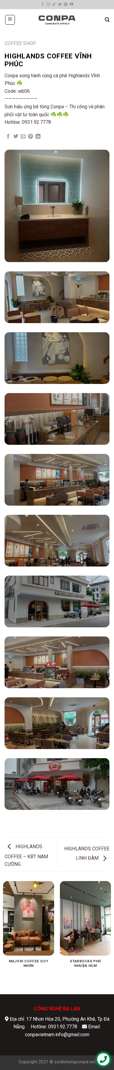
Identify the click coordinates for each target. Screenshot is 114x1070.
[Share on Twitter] (15, 136)
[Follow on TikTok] (54, 4)
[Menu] (10, 20)
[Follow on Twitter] (60, 4)
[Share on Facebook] (8, 136)
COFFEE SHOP (20, 43)
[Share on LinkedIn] (38, 136)
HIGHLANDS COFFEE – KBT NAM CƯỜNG (26, 855)
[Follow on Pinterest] (65, 4)
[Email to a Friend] (23, 136)
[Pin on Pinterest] (30, 136)
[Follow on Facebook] (42, 4)
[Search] (107, 20)
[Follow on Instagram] (48, 4)
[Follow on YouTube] (71, 4)
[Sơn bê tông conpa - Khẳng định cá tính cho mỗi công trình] (57, 19)
